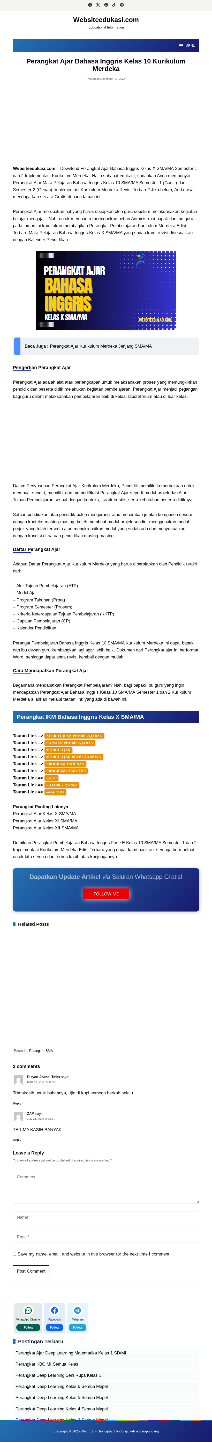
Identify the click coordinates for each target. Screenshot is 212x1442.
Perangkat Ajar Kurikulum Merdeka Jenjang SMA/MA (101, 346)
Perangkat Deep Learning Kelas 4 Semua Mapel (62, 1409)
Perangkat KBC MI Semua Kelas (47, 1364)
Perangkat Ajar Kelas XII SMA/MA (46, 828)
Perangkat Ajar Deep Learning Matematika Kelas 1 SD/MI (71, 1353)
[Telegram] (122, 5)
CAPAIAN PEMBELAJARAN (69, 742)
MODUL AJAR (58, 749)
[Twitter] (98, 5)
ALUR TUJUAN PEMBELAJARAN (74, 735)
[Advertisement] (106, 125)
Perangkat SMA (41, 1051)
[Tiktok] (114, 5)
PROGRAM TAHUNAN (65, 763)
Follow (28, 1327)
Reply (17, 1103)
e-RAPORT (55, 792)
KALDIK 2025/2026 (61, 785)
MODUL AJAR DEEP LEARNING (73, 756)
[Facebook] (90, 5)
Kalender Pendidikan (48, 239)
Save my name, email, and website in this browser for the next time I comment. (94, 1254)
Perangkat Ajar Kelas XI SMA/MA (45, 821)
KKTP (51, 778)
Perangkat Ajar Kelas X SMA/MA (44, 813)
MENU (190, 46)
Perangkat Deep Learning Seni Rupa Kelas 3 (58, 1375)
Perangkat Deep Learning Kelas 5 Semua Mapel (62, 1397)
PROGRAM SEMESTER (66, 770)
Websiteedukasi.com (106, 20)
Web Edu (87, 1431)
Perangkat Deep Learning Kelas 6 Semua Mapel (62, 1386)
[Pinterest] (106, 5)
